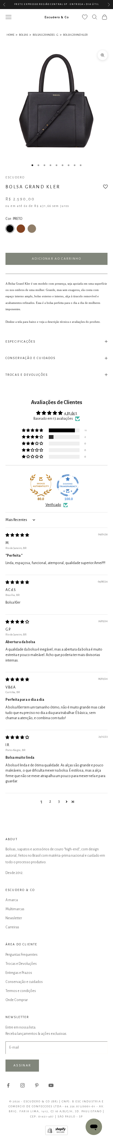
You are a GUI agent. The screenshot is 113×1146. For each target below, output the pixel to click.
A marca (11, 900)
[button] (105, 188)
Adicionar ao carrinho (56, 258)
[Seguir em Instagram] (22, 1085)
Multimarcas (14, 909)
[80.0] (41, 485)
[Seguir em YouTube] (51, 1085)
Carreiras (12, 927)
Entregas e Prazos (18, 973)
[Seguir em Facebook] (8, 1085)
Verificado (53, 505)
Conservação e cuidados (24, 982)
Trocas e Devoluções (21, 964)
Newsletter (13, 918)
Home (10, 34)
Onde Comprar (16, 1000)
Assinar (22, 1065)
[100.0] (68, 485)
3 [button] (59, 801)
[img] (17, 535)
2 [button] (50, 801)
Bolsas (23, 34)
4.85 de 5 (70, 413)
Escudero (15, 177)
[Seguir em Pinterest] (36, 1085)
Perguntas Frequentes (21, 955)
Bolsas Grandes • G (45, 34)
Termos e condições (20, 991)
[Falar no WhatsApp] (94, 1127)
